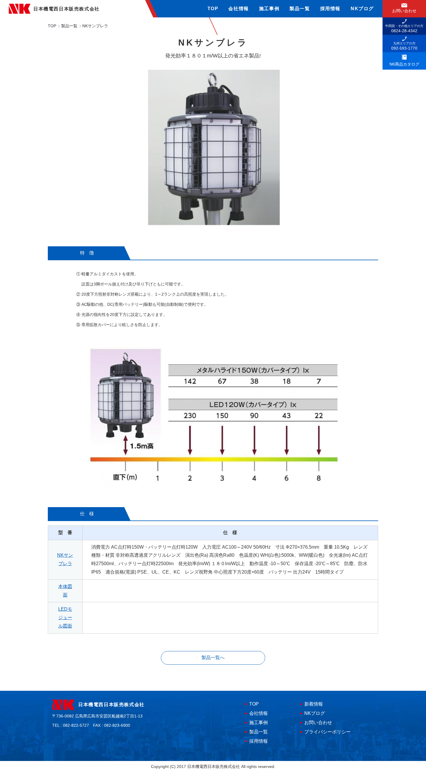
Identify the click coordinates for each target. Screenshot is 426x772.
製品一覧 (300, 8)
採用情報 (330, 8)
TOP (213, 8)
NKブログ (362, 8)
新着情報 (313, 704)
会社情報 (238, 8)
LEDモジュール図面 (65, 617)
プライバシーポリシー (327, 731)
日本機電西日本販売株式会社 (111, 704)
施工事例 (269, 8)
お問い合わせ (318, 722)
